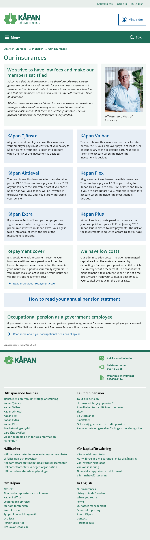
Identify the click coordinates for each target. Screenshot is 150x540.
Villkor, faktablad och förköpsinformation (30, 437)
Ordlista (122, 3)
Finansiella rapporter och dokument (99, 471)
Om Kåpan (12, 483)
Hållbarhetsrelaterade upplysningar (26, 471)
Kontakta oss (105, 3)
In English (137, 3)
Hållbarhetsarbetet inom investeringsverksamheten (36, 454)
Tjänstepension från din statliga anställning (31, 399)
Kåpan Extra (11, 420)
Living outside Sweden (91, 493)
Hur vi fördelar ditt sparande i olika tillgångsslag (107, 458)
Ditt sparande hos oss (21, 393)
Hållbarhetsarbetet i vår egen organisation (30, 467)
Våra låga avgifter (14, 432)
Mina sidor (136, 20)
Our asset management (91, 506)
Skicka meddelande (119, 358)
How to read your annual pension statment (75, 299)
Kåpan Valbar (12, 407)
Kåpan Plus (11, 424)
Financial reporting (88, 510)
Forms (81, 501)
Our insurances (57, 48)
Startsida (21, 48)
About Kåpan (85, 514)
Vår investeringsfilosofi (91, 463)
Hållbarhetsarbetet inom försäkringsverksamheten (35, 463)
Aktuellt (9, 489)
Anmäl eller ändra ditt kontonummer (100, 407)
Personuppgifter (14, 522)
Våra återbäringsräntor (91, 454)
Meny (15, 37)
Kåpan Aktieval (13, 411)
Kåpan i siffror (12, 497)
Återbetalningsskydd (17, 428)
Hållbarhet (12, 448)
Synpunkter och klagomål (20, 514)
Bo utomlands (85, 415)
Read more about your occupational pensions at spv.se (46, 334)
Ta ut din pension (90, 393)
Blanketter (10, 441)
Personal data (85, 522)
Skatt (80, 411)
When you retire (87, 497)
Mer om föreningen (16, 506)
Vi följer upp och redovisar (20, 458)
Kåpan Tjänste (12, 403)
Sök (139, 37)
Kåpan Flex (10, 415)
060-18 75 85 (115, 368)
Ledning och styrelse (17, 501)
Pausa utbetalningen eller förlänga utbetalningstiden (110, 428)
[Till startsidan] (22, 19)
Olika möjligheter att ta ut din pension (101, 424)
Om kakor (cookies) (16, 527)
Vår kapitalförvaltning (94, 448)
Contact (82, 518)
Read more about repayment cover (34, 283)
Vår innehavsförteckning (92, 475)
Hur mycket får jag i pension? (95, 403)
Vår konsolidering (88, 467)
